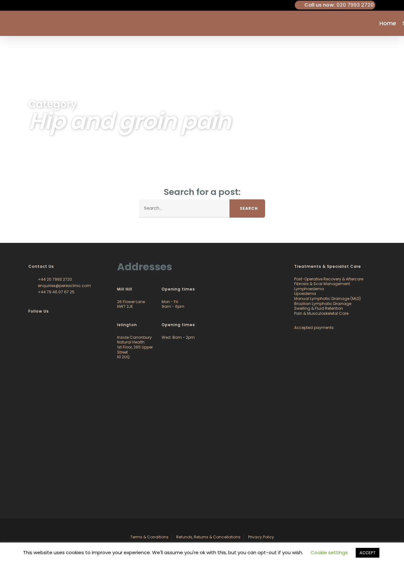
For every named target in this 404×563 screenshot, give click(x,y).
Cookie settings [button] (329, 552)
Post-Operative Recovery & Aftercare (328, 279)
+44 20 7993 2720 (54, 279)
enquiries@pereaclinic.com (64, 285)
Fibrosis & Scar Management (322, 283)
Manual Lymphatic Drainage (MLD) (327, 298)
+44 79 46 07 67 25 (55, 292)
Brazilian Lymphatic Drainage (322, 303)
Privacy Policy (261, 537)
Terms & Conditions (149, 537)
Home (387, 23)
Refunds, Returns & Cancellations (208, 537)
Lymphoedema (309, 288)
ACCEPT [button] (367, 553)
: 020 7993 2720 (339, 5)
